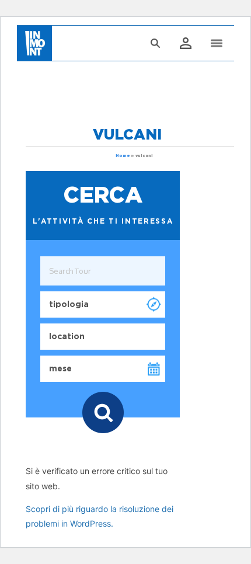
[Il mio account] (185, 43)
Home (123, 155)
